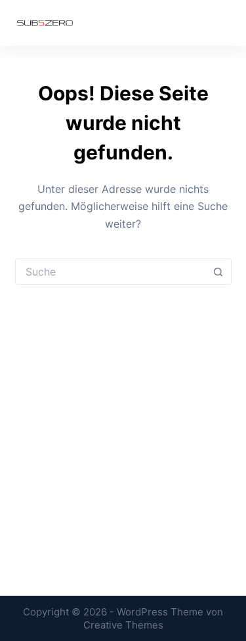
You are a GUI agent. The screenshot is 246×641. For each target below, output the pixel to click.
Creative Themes (123, 625)
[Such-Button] (218, 271)
